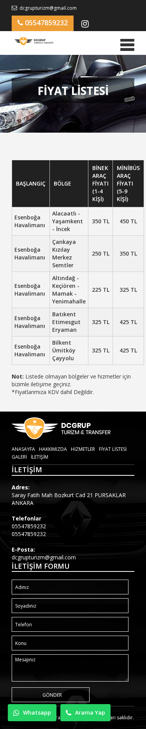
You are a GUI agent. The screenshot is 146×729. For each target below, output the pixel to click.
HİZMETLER (83, 449)
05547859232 (45, 22)
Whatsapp (37, 712)
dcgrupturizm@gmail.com (47, 8)
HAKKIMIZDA (53, 449)
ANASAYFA (23, 449)
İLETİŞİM (39, 457)
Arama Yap (90, 712)
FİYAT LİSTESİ (113, 449)
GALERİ (19, 457)
